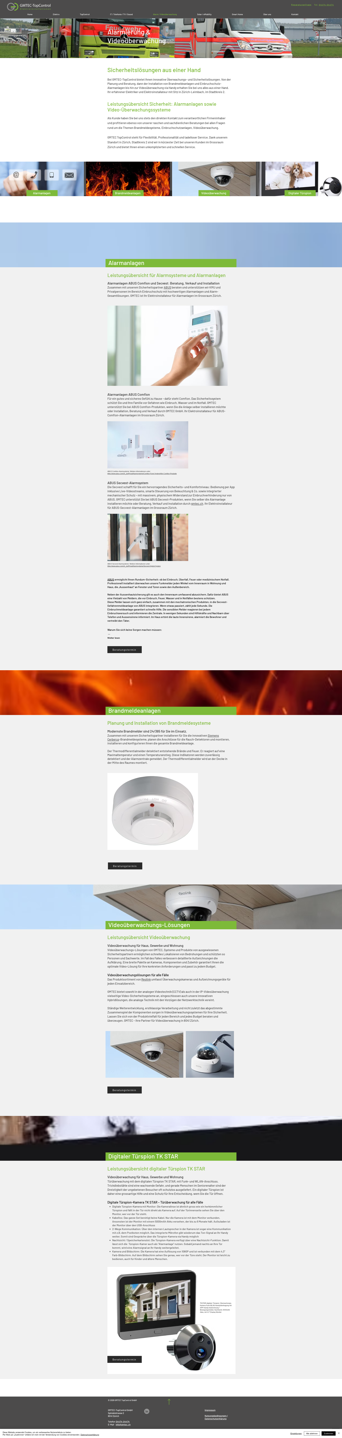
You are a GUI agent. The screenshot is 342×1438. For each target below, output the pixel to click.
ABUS (167, 287)
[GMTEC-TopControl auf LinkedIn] (146, 1411)
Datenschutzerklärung (90, 1434)
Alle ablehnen (312, 1433)
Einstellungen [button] (296, 1433)
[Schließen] (338, 1433)
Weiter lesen (113, 638)
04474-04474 (326, 4)
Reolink (146, 979)
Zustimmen (328, 1433)
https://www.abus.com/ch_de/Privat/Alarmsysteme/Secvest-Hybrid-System (134, 566)
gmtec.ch (197, 503)
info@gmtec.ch (123, 1424)
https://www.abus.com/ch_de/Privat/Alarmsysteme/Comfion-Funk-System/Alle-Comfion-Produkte (142, 474)
